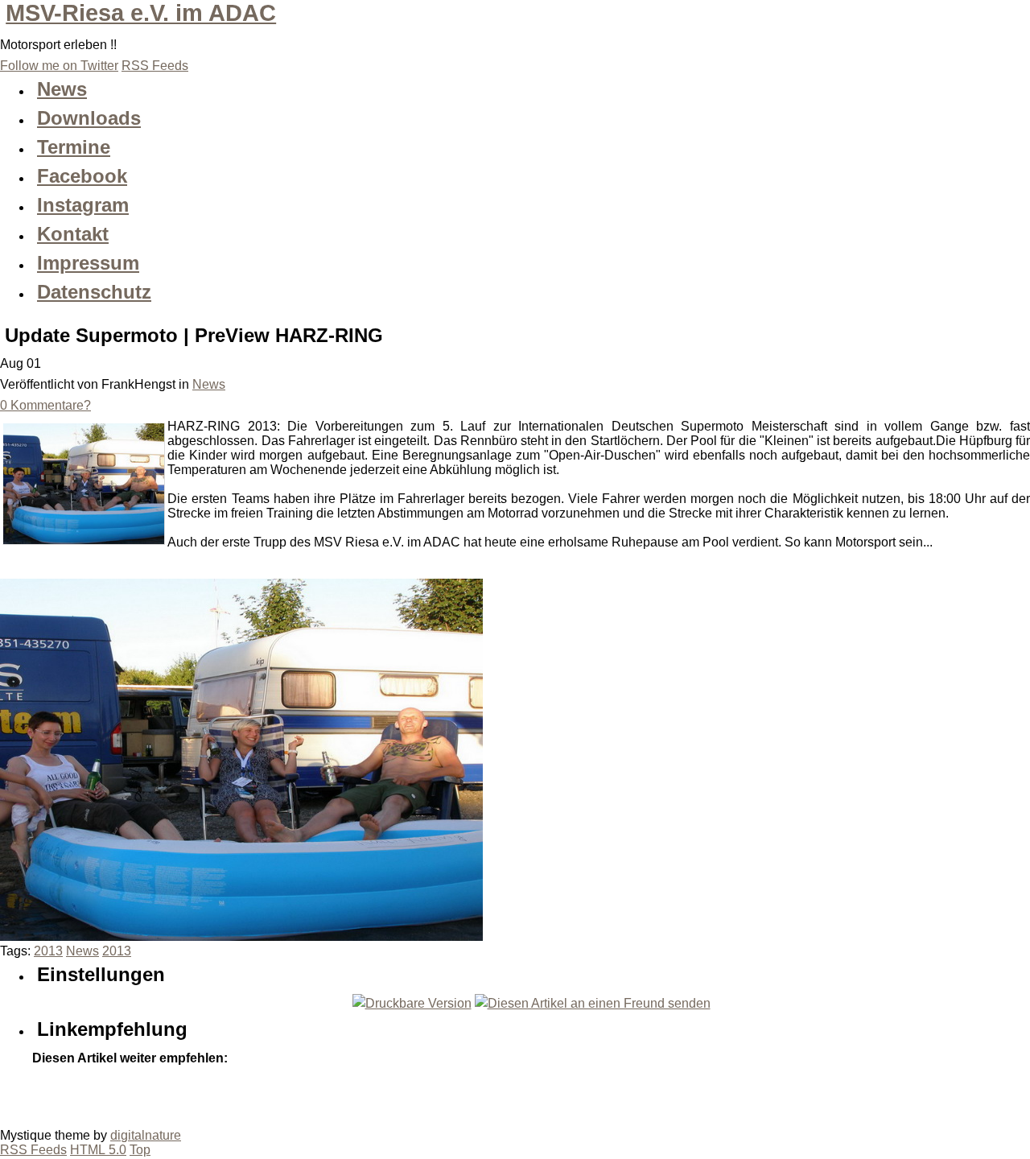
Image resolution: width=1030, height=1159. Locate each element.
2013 (48, 951)
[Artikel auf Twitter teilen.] (80, 1094)
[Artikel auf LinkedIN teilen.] (177, 1094)
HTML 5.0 (98, 1150)
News (208, 384)
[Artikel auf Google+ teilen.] (48, 1094)
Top (140, 1150)
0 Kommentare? (45, 405)
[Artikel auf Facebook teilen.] (113, 1094)
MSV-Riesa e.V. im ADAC (141, 13)
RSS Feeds (33, 1150)
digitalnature (145, 1135)
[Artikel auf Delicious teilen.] (145, 1094)
